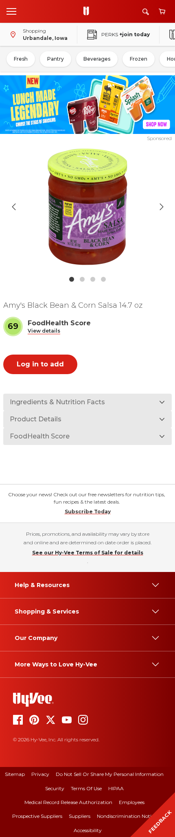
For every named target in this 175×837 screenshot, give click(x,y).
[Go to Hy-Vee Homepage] (88, 11)
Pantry (55, 59)
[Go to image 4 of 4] (103, 279)
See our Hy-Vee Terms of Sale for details (87, 553)
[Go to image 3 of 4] (93, 279)
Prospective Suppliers (37, 816)
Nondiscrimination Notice (126, 816)
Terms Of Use (86, 788)
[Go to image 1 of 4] (71, 279)
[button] (44, 331)
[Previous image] (14, 207)
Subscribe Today (88, 511)
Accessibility (88, 830)
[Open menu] (11, 11)
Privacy (40, 774)
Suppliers (79, 816)
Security (54, 788)
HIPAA (116, 788)
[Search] (145, 11)
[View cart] (161, 11)
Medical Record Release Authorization (68, 802)
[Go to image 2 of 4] (82, 279)
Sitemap (15, 774)
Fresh (21, 59)
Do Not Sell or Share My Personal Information (110, 774)
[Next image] (161, 207)
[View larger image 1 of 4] (88, 207)
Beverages (96, 59)
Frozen (138, 59)
